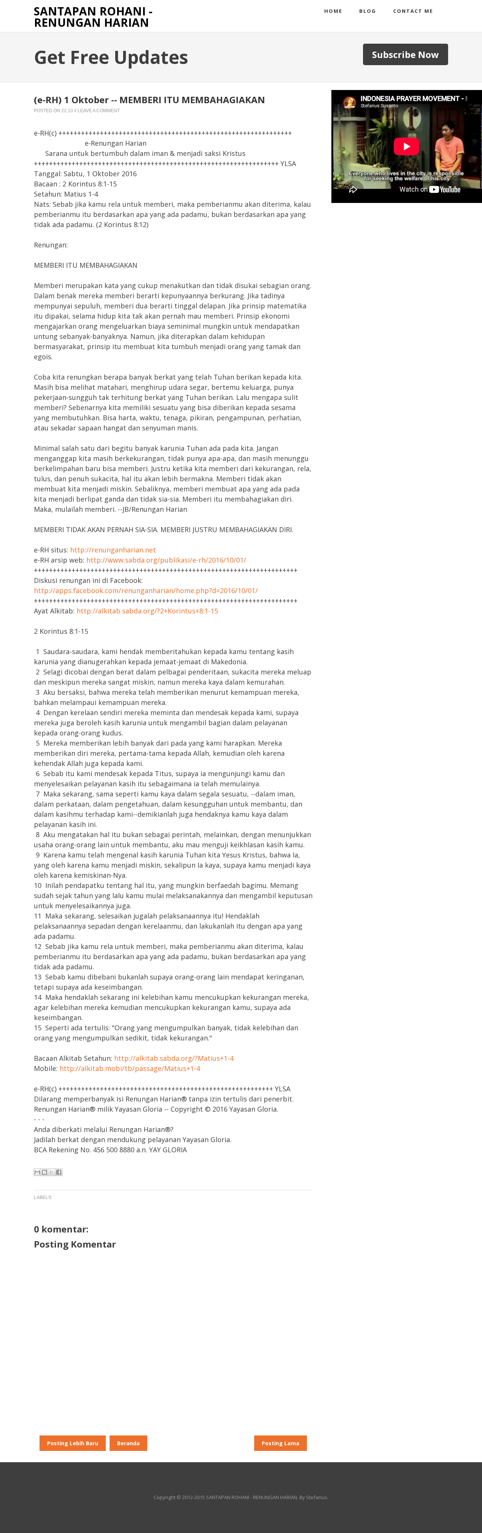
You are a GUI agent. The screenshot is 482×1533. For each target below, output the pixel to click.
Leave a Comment (99, 110)
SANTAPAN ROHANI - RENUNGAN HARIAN (93, 16)
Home (333, 11)
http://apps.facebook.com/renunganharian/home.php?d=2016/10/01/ (146, 590)
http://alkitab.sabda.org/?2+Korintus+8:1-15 (147, 610)
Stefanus (316, 1497)
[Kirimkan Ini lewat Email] (37, 1172)
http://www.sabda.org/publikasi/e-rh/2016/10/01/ (166, 559)
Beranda (128, 1443)
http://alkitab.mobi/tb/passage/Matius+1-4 (129, 1068)
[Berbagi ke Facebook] (59, 1172)
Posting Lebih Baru (72, 1443)
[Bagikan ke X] (51, 1172)
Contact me (413, 11)
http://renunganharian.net (113, 549)
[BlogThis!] (44, 1172)
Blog (367, 11)
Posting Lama (280, 1443)
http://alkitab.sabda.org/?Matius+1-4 (173, 1058)
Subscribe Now (405, 54)
